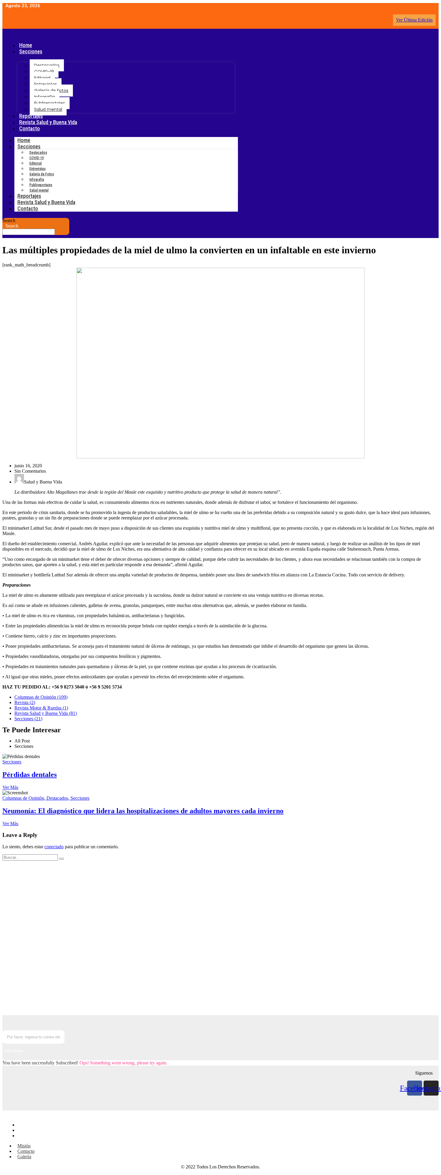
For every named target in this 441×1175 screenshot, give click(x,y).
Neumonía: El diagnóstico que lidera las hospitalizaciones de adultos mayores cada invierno (143, 811)
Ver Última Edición (414, 19)
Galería (26, 1135)
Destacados (46, 65)
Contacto (29, 128)
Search (8, 220)
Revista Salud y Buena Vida (48, 122)
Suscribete (13, 1051)
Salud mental (48, 109)
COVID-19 (44, 72)
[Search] (61, 859)
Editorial (42, 78)
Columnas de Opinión (24, 798)
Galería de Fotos (51, 91)
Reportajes (31, 116)
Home (25, 45)
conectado (54, 846)
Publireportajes (49, 103)
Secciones (30, 51)
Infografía (44, 97)
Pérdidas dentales (29, 774)
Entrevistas (45, 84)
